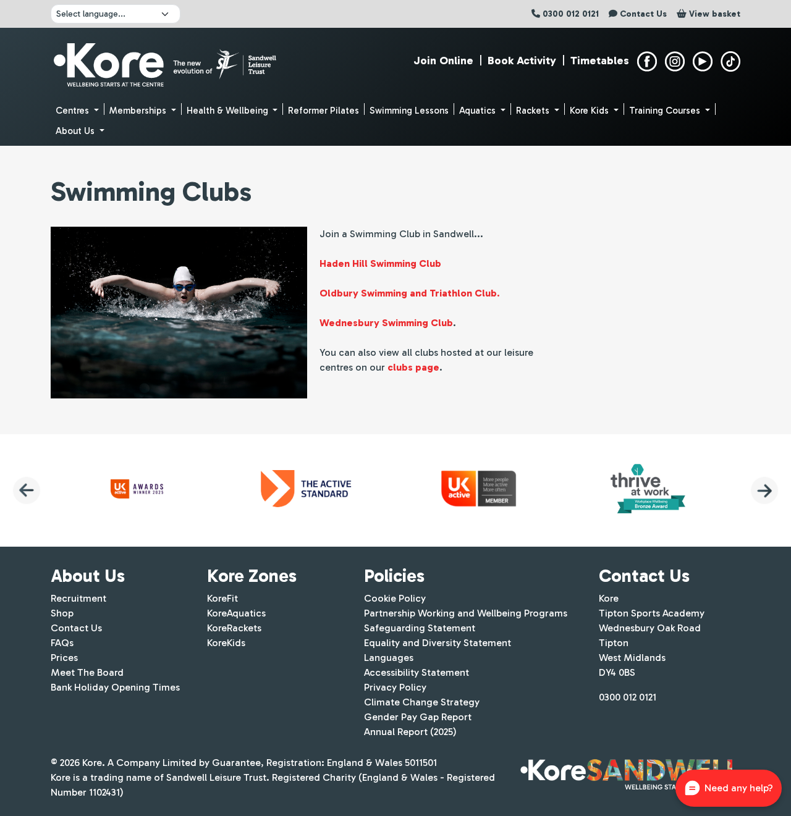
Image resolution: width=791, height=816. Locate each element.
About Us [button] (76, 131)
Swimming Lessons (409, 110)
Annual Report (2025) (410, 732)
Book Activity (522, 60)
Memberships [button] (139, 110)
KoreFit (222, 598)
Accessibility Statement (416, 672)
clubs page (413, 367)
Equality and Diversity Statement (437, 643)
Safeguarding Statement (419, 628)
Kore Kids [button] (590, 110)
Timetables (599, 60)
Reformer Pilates (323, 110)
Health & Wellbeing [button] (229, 110)
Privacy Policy (395, 687)
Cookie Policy (395, 598)
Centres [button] (73, 110)
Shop (62, 613)
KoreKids (226, 643)
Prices (64, 657)
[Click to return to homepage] (166, 62)
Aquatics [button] (478, 110)
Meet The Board (87, 672)
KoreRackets (234, 628)
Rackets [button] (534, 110)
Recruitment (78, 598)
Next (764, 490)
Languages (388, 657)
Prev (26, 490)
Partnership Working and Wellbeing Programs (465, 613)
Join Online (443, 60)
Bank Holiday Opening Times (115, 687)
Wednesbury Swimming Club (386, 323)
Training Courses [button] (666, 110)
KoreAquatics (236, 613)
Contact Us (76, 628)
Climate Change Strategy (422, 702)
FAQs (62, 643)
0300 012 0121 (627, 697)
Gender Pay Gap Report (418, 717)
